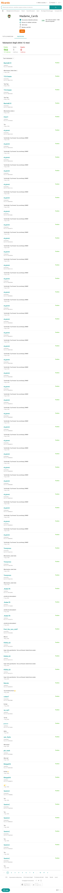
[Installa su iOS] (26, 884)
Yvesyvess (7, 548)
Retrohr (6, 683)
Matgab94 (7, 764)
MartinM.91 (8, 63)
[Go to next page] (47, 872)
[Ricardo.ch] (5, 3)
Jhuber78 (7, 589)
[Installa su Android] (37, 884)
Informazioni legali (28, 877)
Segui (22, 31)
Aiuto (46, 877)
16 (40, 872)
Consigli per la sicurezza (28, 880)
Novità (51, 877)
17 (44, 872)
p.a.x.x (6, 724)
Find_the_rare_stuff (11, 629)
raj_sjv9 (6, 710)
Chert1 (6, 117)
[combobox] (25, 7)
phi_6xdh (7, 751)
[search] (56, 7)
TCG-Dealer (8, 76)
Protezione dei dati (39, 877)
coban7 (6, 697)
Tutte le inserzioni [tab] (7, 36)
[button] (42, 2)
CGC (6, 877)
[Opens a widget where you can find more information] (6, 890)
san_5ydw (7, 737)
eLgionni (7, 130)
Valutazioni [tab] (20, 36)
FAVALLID (7, 643)
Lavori (56, 877)
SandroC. (7, 791)
